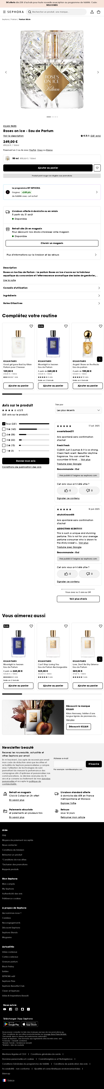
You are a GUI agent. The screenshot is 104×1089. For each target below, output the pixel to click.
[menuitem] (92, 12)
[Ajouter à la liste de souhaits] (31, 326)
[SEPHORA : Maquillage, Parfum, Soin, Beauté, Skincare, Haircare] (16, 12)
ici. (63, 1032)
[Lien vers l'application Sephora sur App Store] (29, 1024)
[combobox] (78, 410)
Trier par (59, 404)
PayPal (32, 150)
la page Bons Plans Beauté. (55, 1034)
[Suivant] (98, 72)
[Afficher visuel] (52, 70)
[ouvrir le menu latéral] (4, 12)
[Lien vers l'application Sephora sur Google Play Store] (11, 1024)
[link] (25, 461)
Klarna (49, 150)
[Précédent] (6, 72)
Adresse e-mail (61, 758)
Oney (40, 150)
